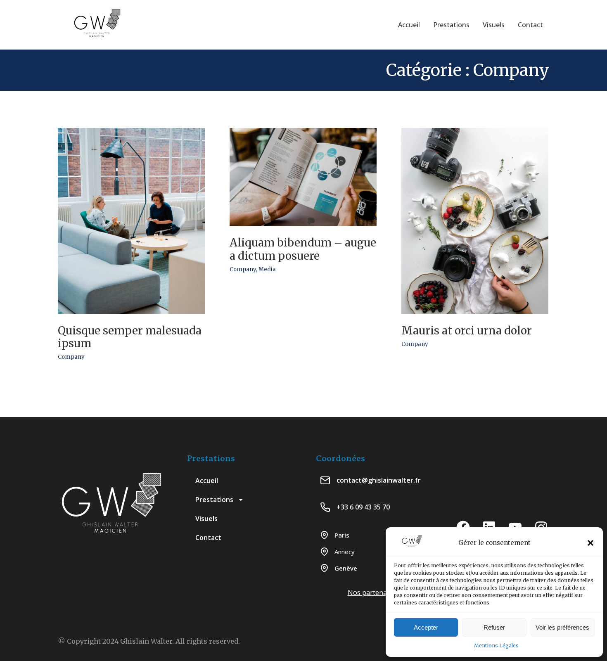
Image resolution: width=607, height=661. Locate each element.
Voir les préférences (562, 627)
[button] (590, 543)
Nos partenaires (373, 592)
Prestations (214, 499)
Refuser (494, 627)
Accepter (426, 627)
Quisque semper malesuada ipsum (130, 337)
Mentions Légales (496, 645)
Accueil (206, 480)
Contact (208, 537)
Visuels (206, 518)
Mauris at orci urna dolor (466, 330)
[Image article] (131, 221)
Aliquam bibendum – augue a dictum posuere (303, 249)
